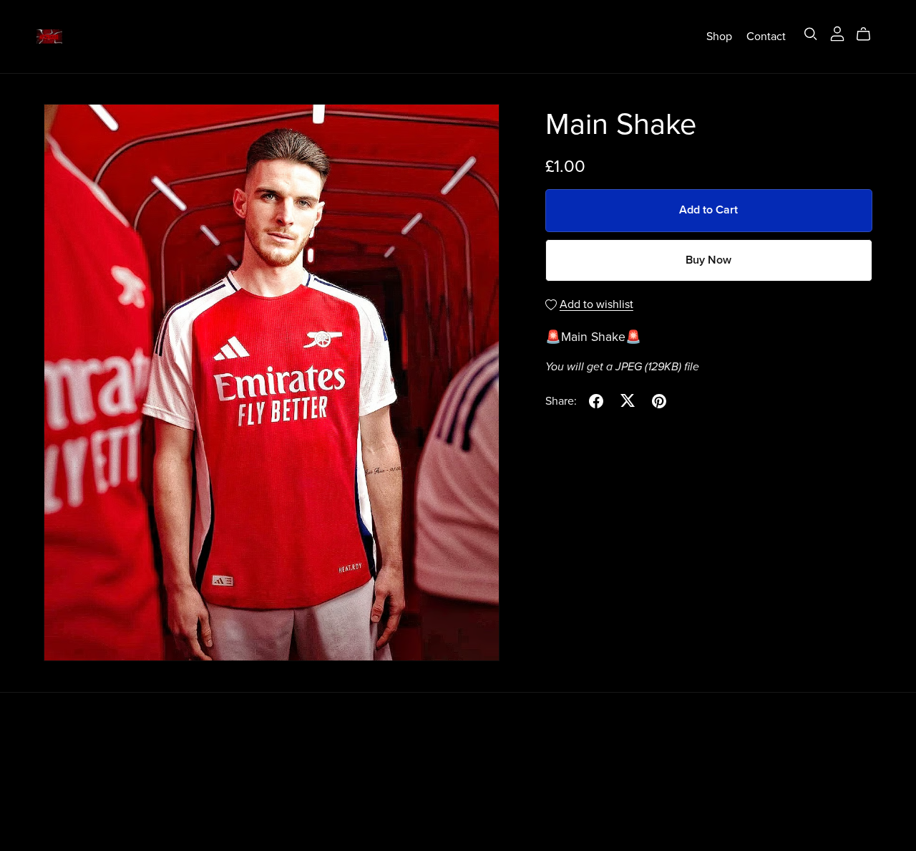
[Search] (810, 34)
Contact (766, 36)
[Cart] (869, 34)
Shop (719, 36)
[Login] (837, 33)
